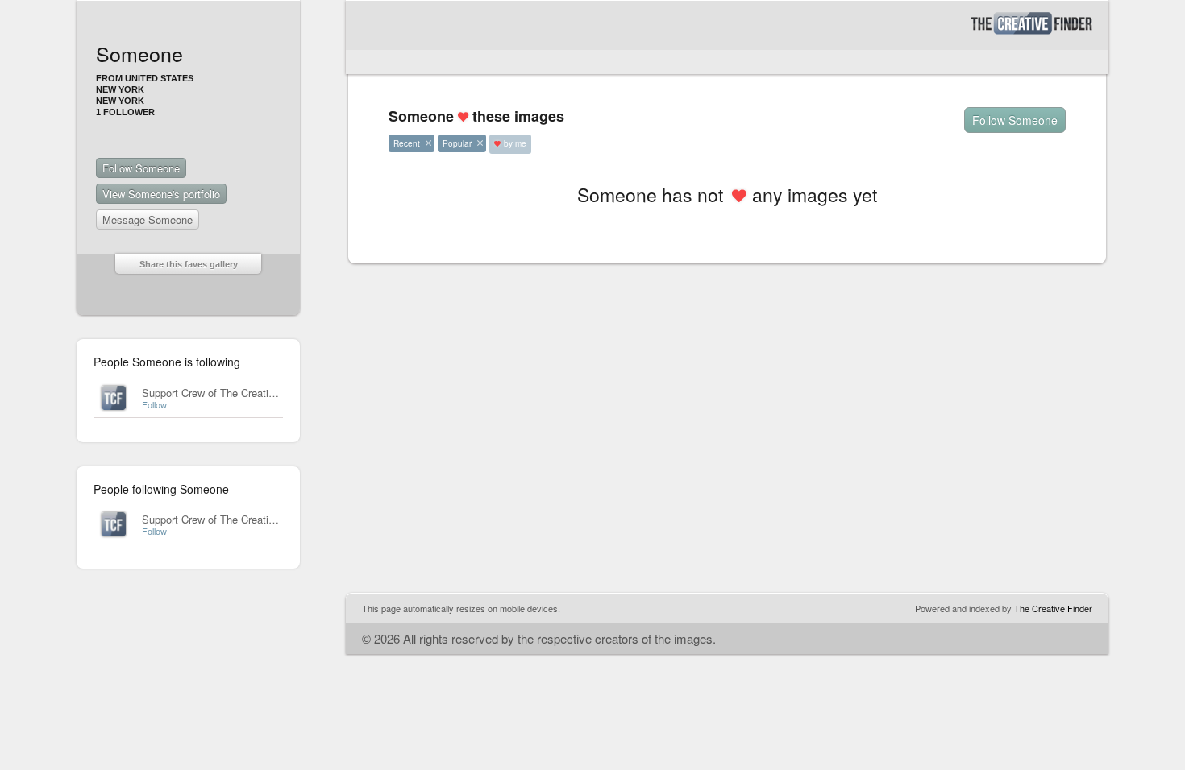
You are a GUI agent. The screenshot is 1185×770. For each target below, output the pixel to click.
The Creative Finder (1053, 608)
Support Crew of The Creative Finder (227, 392)
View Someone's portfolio (161, 193)
